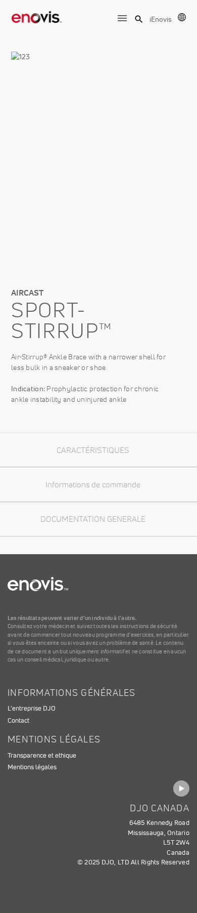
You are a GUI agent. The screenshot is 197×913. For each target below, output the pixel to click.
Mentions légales (32, 767)
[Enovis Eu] (37, 15)
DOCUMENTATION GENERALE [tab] (92, 519)
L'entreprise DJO (32, 708)
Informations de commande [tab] (92, 484)
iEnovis (161, 19)
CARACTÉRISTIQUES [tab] (93, 450)
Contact (18, 720)
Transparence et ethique (42, 755)
